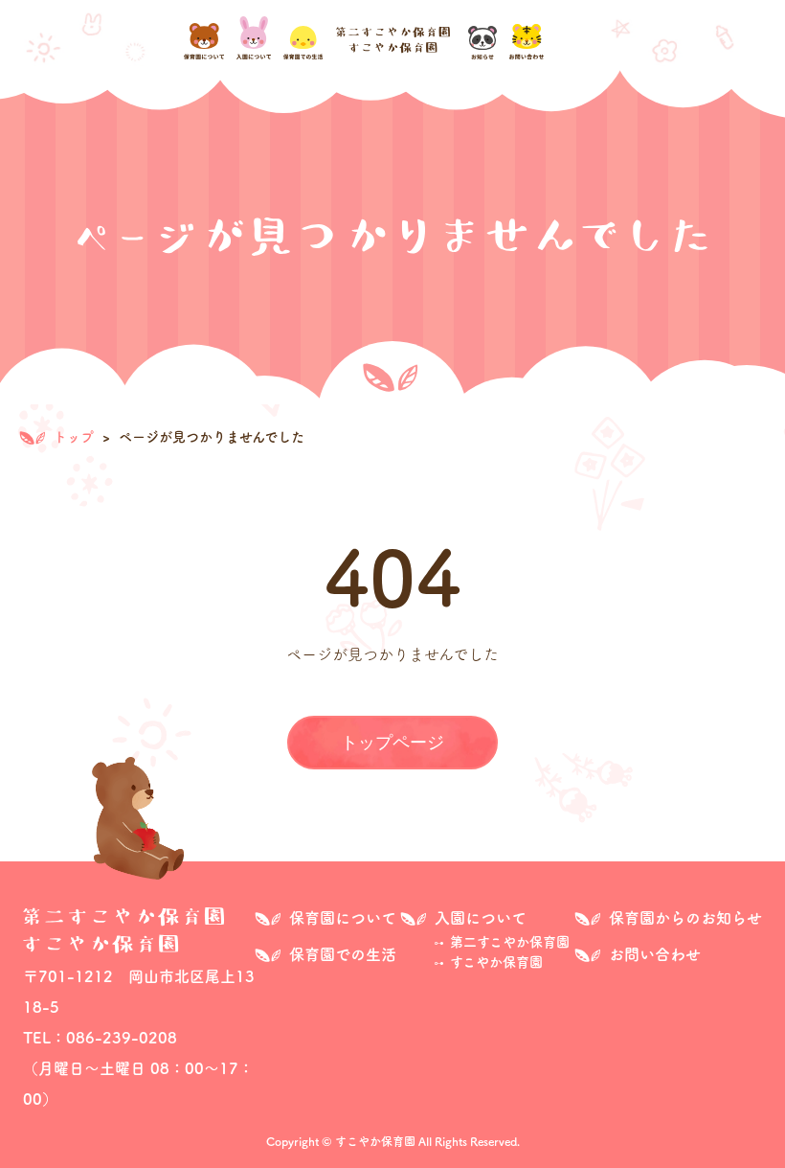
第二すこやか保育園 (510, 942)
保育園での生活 (342, 954)
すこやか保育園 (496, 962)
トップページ (392, 742)
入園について (481, 918)
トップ (72, 437)
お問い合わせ (655, 954)
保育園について (342, 918)
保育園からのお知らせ (685, 918)
